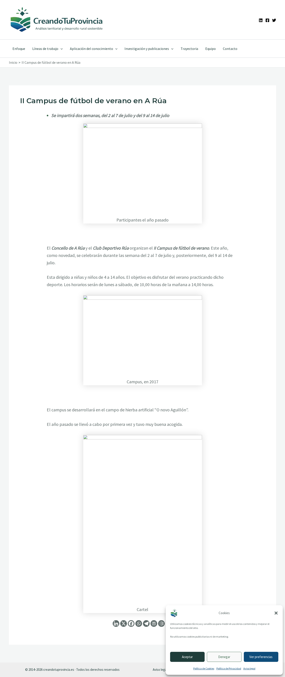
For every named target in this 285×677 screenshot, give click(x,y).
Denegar (224, 657)
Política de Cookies (203, 668)
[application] (60, 48)
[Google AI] (161, 623)
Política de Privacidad (228, 668)
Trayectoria (189, 48)
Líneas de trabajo (45, 48)
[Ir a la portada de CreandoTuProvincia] (57, 19)
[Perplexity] (154, 623)
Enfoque (18, 48)
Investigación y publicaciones (146, 48)
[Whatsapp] (138, 623)
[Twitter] (274, 20)
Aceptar (187, 657)
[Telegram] (146, 623)
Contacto (230, 48)
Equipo (210, 48)
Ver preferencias (261, 657)
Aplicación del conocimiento (91, 48)
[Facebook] (267, 20)
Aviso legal (249, 668)
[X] (123, 623)
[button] (276, 613)
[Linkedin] (261, 20)
